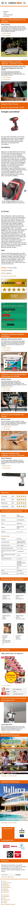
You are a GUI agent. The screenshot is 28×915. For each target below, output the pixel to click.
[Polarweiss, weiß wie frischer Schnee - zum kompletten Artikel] (14, 362)
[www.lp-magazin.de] (10, 857)
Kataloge (5, 889)
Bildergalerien (7, 887)
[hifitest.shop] (18, 857)
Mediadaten (6, 896)
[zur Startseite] (15, 3)
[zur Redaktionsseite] (3, 691)
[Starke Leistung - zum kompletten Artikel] (14, 47)
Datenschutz (6, 899)
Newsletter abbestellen (7, 877)
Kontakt (5, 903)
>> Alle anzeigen (5, 35)
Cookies (5, 901)
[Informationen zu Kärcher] (22, 833)
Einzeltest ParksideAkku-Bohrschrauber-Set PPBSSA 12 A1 (6, 639)
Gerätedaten (6, 886)
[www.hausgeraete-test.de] (21, 849)
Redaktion (5, 884)
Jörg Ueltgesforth (17, 689)
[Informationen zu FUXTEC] (22, 830)
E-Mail (14, 691)
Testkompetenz (7, 883)
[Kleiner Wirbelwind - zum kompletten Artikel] (14, 480)
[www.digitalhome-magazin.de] (6, 849)
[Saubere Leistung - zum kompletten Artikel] (14, 402)
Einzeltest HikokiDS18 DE (18, 637)
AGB (4, 898)
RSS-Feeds (6, 890)
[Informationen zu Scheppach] (22, 835)
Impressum (6, 895)
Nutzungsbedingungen (9, 904)
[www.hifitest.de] (14, 849)
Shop (4, 881)
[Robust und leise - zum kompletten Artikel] (14, 441)
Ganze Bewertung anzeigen (8, 276)
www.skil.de (20, 531)
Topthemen (6, 892)
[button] (25, 191)
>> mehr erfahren (6, 685)
